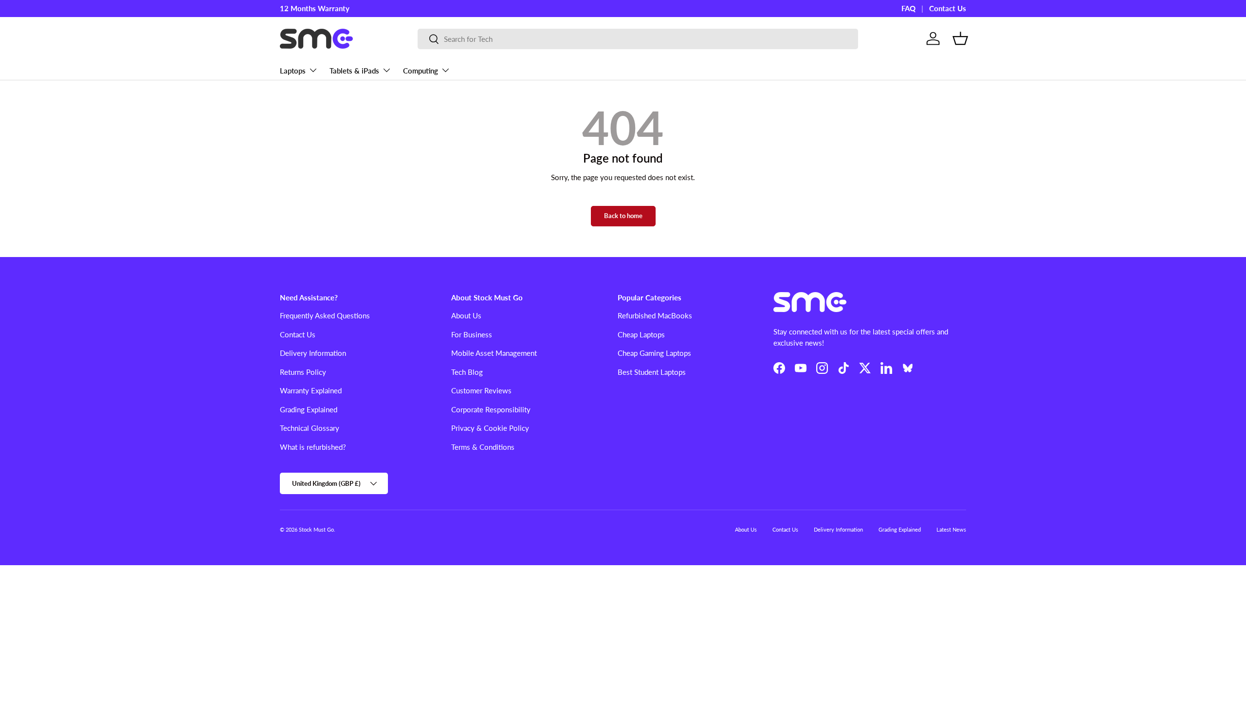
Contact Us (947, 8)
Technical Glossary (309, 428)
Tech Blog (467, 372)
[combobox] (638, 39)
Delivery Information (313, 353)
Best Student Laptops (652, 372)
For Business (471, 334)
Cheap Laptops (641, 334)
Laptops (293, 70)
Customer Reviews (481, 390)
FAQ (908, 8)
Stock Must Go (316, 529)
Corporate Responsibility (491, 409)
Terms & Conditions (482, 447)
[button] (960, 38)
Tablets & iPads (354, 70)
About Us (466, 315)
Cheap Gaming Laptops (654, 353)
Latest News (951, 529)
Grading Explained (308, 409)
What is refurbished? (313, 447)
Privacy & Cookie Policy (490, 428)
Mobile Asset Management (494, 353)
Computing (420, 70)
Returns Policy (303, 372)
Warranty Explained (311, 390)
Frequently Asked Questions (325, 315)
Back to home (623, 216)
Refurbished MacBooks (655, 315)
